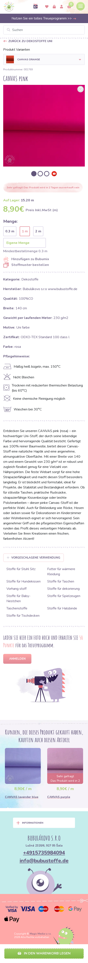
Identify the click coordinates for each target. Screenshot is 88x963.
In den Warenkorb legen (46, 953)
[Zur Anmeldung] (61, 6)
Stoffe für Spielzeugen (63, 596)
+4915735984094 (44, 852)
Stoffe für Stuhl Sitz (20, 569)
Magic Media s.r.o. (40, 933)
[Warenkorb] (69, 6)
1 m (25, 231)
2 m (38, 231)
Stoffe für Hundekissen (23, 581)
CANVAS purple (58, 797)
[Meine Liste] (46, 6)
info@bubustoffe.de (44, 860)
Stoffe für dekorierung (63, 588)
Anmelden (17, 659)
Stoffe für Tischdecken (23, 615)
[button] (44, 59)
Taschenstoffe (16, 608)
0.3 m (9, 231)
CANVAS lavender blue (21, 797)
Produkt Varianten (16, 49)
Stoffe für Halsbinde (62, 608)
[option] (44, 126)
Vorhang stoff (16, 588)
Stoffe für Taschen (60, 581)
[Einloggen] (54, 6)
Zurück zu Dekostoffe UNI (30, 41)
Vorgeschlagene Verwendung (35, 558)
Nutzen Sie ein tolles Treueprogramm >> (42, 18)
